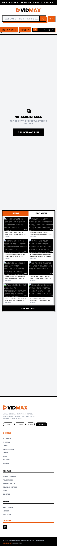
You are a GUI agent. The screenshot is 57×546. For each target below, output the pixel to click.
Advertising (8, 480)
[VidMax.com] (28, 10)
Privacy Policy (9, 483)
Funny (5, 452)
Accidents (7, 438)
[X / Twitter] (5, 527)
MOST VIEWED (41, 213)
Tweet (21, 424)
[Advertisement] (28, 66)
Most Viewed (9, 30)
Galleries (7, 514)
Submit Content (9, 476)
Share (8, 424)
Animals (6, 442)
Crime (5, 445)
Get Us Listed (17, 543)
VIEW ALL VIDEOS (28, 308)
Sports (6, 463)
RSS (30, 424)
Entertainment (9, 449)
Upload (41, 424)
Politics (6, 459)
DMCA (5, 490)
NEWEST (15, 213)
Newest (25, 30)
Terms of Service (10, 487)
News (5, 456)
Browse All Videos (28, 132)
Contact (6, 494)
